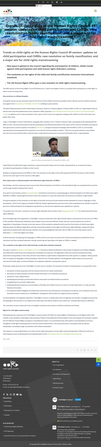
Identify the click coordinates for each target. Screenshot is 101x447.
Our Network (57, 369)
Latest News (8, 401)
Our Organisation (58, 365)
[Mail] (11, 395)
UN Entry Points (58, 387)
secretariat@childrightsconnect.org (18, 387)
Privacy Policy (57, 444)
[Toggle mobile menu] (95, 11)
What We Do (57, 378)
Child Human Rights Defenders (13, 426)
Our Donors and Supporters (61, 374)
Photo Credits (67, 444)
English (40, 5)
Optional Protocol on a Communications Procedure (20, 435)
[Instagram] (14, 395)
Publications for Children (12, 410)
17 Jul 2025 (85, 427)
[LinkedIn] (21, 395)
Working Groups (58, 383)
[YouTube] (17, 395)
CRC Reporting (8, 431)
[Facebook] (4, 395)
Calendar (7, 415)
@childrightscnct (75, 406)
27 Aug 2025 (86, 406)
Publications (8, 406)
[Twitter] (7, 395)
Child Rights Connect (63, 406)
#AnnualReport (68, 415)
